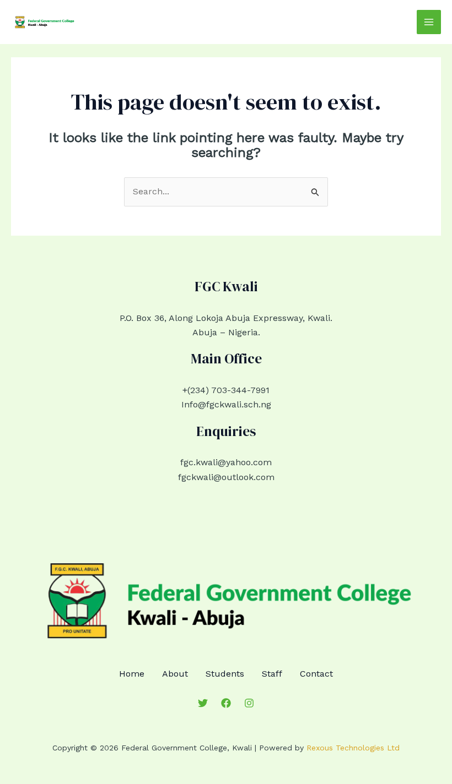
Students (225, 673)
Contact (316, 673)
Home (131, 673)
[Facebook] (226, 703)
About (175, 673)
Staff (272, 673)
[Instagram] (249, 703)
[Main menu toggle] (429, 22)
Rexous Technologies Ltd (353, 747)
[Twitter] (203, 703)
